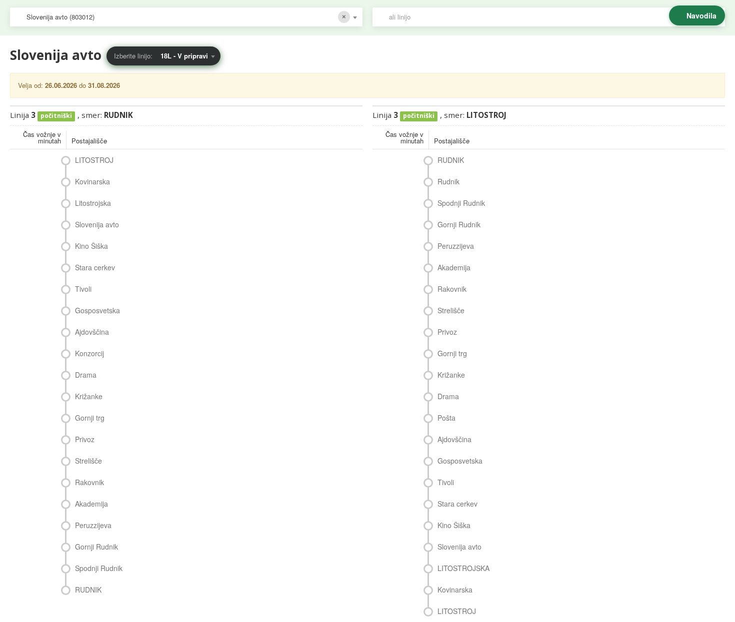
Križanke (88, 396)
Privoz (84, 439)
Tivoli (83, 289)
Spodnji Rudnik (98, 568)
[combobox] (186, 16)
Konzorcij (89, 353)
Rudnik (449, 181)
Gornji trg (89, 418)
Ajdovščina (92, 332)
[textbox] (553, 17)
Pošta (447, 418)
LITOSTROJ (94, 160)
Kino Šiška (91, 246)
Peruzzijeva (93, 525)
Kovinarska (92, 181)
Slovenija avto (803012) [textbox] (60, 16)
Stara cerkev (95, 267)
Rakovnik (89, 482)
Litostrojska (93, 203)
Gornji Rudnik (96, 547)
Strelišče (88, 461)
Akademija (91, 504)
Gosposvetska (97, 310)
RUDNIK (88, 590)
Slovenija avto (97, 224)
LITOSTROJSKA (464, 568)
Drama (85, 375)
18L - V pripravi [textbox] (184, 55)
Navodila (701, 15)
